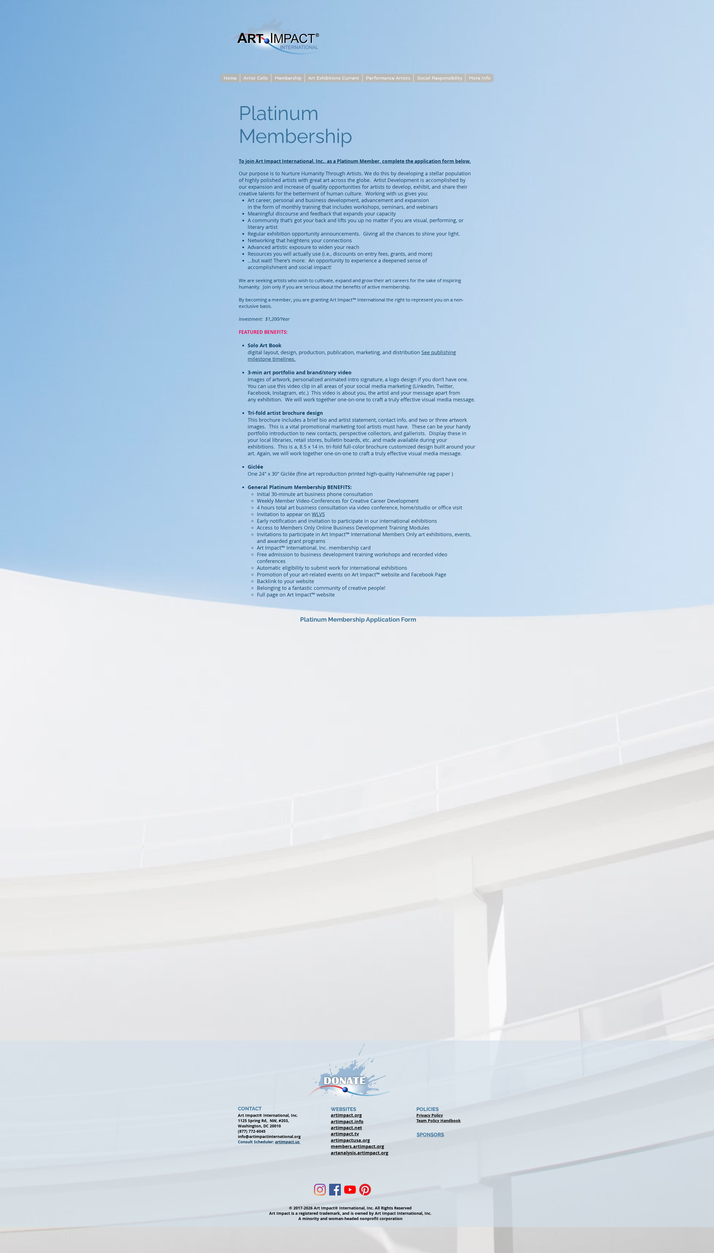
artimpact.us (288, 1141)
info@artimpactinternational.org (269, 1136)
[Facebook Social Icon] (335, 1189)
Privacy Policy (429, 1115)
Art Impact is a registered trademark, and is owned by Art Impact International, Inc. (350, 1213)
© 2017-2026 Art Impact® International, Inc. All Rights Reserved (350, 1208)
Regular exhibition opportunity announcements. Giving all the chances (332, 233)
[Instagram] (320, 1189)
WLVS (318, 514)
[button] (255, 78)
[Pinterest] (365, 1189)
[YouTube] (350, 1189)
